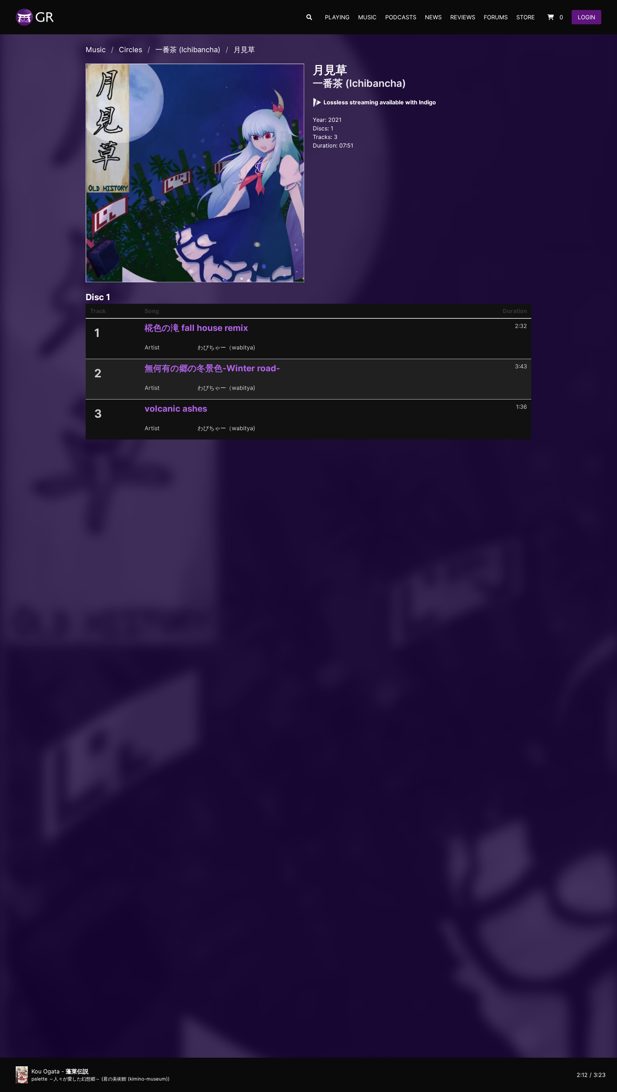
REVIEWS (462, 17)
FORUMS (496, 17)
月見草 (244, 49)
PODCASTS (400, 17)
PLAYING (337, 17)
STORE (525, 17)
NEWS (433, 17)
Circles (130, 49)
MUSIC (367, 17)
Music (96, 49)
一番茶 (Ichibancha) (187, 49)
